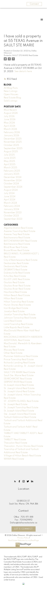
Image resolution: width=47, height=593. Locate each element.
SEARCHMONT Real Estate (18, 379)
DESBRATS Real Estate (15, 270)
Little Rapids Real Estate (16, 327)
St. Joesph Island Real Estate (19, 388)
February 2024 (12, 206)
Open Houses (11, 94)
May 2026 (9, 123)
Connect (34, 4)
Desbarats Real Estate (15, 266)
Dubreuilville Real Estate (17, 273)
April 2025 (9, 164)
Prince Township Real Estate (19, 359)
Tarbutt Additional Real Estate (20, 417)
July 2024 (9, 193)
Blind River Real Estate (16, 247)
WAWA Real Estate (14, 459)
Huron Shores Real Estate (17, 305)
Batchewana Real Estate (17, 244)
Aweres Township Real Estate (19, 231)
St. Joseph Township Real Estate (21, 407)
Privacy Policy (23, 538)
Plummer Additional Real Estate (21, 356)
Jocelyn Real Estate (14, 311)
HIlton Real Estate (13, 298)
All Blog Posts (11, 88)
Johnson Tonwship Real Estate (20, 318)
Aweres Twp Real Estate (17, 234)
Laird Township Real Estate (18, 324)
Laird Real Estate (13, 321)
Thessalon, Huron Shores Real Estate (23, 446)
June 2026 (9, 119)
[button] (15, 481)
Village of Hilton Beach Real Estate (22, 456)
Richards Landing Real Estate (19, 363)
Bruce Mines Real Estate (16, 250)
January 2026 (11, 135)
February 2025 (12, 171)
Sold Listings (10, 101)
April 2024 (9, 200)
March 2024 (10, 203)
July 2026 (9, 116)
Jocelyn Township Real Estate (19, 314)
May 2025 (9, 161)
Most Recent (10, 110)
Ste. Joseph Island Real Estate (20, 414)
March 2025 (10, 168)
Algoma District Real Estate (18, 228)
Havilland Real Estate (15, 292)
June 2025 (10, 158)
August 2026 (11, 113)
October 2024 (11, 184)
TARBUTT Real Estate (15, 440)
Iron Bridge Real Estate (16, 308)
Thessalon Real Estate (15, 443)
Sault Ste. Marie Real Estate (19, 375)
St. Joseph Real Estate (15, 404)
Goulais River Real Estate (17, 286)
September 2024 (13, 187)
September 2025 (13, 148)
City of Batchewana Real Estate (20, 260)
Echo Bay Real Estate (15, 276)
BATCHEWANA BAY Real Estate (20, 241)
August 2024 (11, 190)
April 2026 (9, 126)
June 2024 (9, 196)
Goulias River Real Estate (17, 289)
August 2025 (11, 151)
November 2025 (13, 142)
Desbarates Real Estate (16, 263)
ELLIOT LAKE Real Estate (17, 279)
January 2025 (11, 174)
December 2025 (13, 139)
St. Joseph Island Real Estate (19, 391)
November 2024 (13, 180)
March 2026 (10, 129)
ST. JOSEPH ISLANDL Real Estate (21, 401)
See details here (23, 71)
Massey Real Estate (14, 350)
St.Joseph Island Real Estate (19, 411)
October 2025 (11, 145)
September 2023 (13, 219)
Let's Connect (23, 529)
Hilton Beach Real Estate (17, 295)
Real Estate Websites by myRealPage (23, 540)
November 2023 (13, 212)
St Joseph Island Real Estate (19, 385)
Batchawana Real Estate (17, 238)
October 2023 (11, 216)
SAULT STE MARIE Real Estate (25, 55)
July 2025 (9, 155)
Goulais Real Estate (14, 282)
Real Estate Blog (12, 98)
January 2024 (11, 209)
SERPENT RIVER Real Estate (18, 382)
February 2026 (12, 132)
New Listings (10, 91)
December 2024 (12, 177)
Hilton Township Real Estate (19, 302)
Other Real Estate (13, 353)
